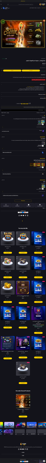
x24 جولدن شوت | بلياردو (23, 376)
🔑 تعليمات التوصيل (42, 84)
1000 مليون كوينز (40, 326)
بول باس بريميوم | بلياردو (23, 246)
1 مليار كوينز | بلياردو (38, 271)
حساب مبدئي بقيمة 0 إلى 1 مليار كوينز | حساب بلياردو (38, 322)
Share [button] (44, 208)
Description (43, 74)
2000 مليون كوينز (36, 326)
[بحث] (8, 4)
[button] (15, 103)
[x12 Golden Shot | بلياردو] (23, 263)
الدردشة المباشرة (32, 86)
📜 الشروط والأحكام (42, 98)
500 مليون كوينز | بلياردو (23, 321)
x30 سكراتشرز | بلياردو (7, 295)
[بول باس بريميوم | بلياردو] (23, 238)
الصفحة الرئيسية (43, 7)
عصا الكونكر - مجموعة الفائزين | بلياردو (23, 351)
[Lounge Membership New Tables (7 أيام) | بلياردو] (8, 343)
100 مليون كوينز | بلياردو (38, 246)
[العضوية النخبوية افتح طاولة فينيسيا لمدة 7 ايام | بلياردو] (23, 288)
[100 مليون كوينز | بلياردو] (38, 238)
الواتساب (28, 86)
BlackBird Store (22, 459)
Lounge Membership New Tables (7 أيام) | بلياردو (8, 352)
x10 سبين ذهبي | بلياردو (8, 271)
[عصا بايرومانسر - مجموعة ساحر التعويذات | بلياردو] (23, 401)
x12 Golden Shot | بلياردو (23, 271)
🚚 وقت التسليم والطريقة (41, 94)
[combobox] (20, 4)
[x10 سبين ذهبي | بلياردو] (8, 263)
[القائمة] (1, 4)
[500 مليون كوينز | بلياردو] (23, 313)
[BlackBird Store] (42, 4)
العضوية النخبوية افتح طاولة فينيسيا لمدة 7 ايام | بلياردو (23, 296)
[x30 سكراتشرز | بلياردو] (8, 288)
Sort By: (8, 112)
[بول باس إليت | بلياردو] (8, 238)
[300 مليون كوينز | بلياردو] (38, 288)
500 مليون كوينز (34, 324)
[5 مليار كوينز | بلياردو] (38, 343)
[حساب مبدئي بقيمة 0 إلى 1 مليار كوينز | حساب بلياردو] (38, 313)
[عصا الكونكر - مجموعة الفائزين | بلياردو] (23, 343)
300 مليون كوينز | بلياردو (38, 295)
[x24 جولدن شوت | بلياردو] (23, 369)
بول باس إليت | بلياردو (7, 246)
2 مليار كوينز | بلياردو (7, 321)
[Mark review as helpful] (3, 127)
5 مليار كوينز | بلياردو (38, 351)
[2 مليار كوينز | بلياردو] (8, 313)
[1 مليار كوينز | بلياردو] (38, 263)
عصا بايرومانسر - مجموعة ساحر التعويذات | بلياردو (23, 410)
